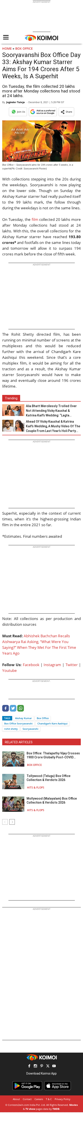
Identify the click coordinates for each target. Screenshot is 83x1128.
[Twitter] (13, 710)
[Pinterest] (41, 1066)
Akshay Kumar (23, 718)
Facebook (31, 664)
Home (7, 48)
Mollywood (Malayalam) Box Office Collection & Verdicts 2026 (52, 800)
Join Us (21, 111)
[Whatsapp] (20, 710)
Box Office (24, 48)
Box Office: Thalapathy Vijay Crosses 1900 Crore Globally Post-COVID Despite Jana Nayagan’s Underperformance (53, 755)
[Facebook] (5, 710)
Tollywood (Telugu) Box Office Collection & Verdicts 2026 (48, 778)
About (16, 1099)
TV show (30, 1108)
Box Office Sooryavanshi (18, 723)
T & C (49, 1099)
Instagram (52, 664)
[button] (66, 111)
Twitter (72, 664)
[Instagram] (35, 1066)
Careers (39, 1099)
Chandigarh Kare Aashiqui (52, 723)
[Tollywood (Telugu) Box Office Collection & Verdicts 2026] (13, 781)
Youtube (9, 670)
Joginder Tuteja (15, 102)
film (35, 219)
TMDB (55, 1108)
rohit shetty (11, 728)
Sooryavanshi (30, 728)
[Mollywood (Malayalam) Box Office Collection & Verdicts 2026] (13, 804)
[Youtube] (54, 1066)
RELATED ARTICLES (19, 742)
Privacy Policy (62, 1099)
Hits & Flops (35, 787)
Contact (27, 1099)
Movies (73, 1104)
